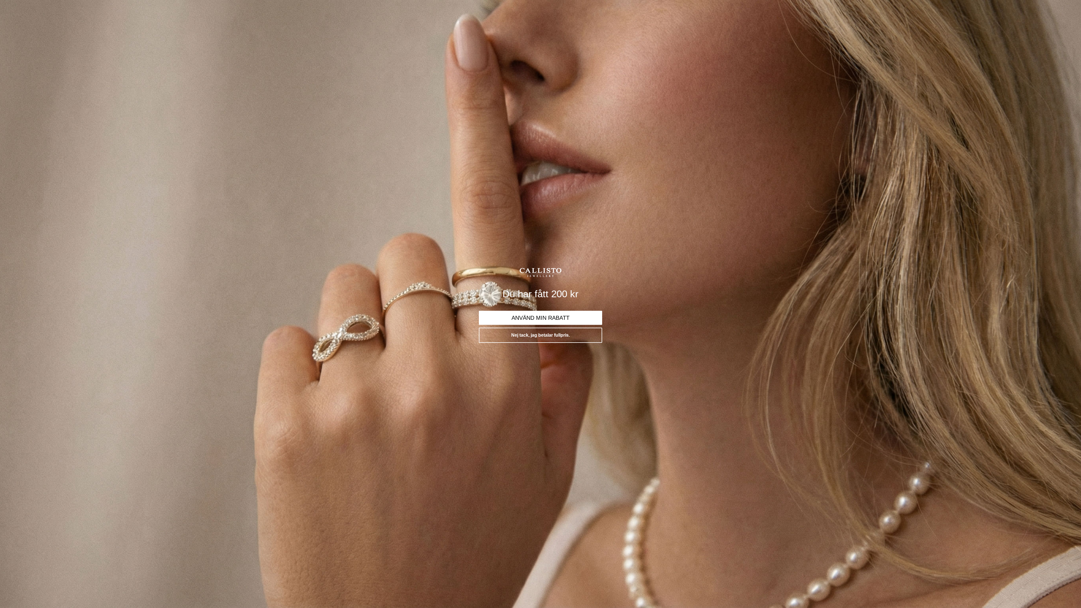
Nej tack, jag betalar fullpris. (540, 335)
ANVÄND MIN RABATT (540, 318)
